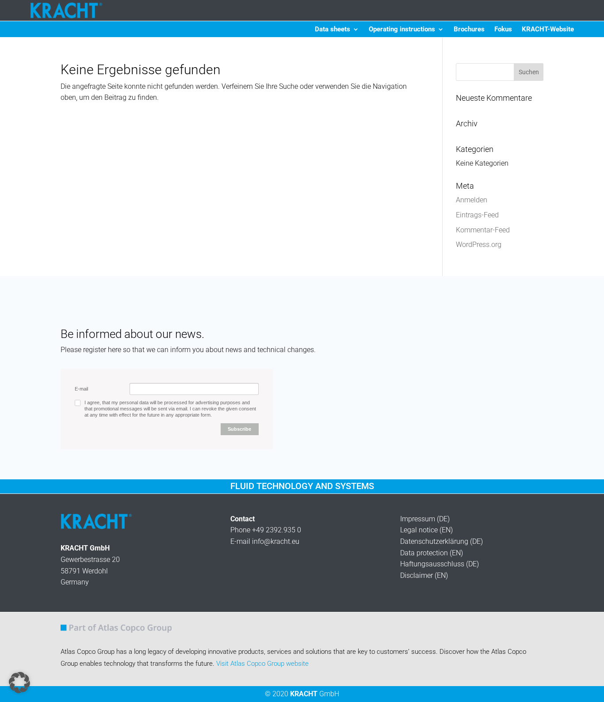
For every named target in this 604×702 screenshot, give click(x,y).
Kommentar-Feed (483, 230)
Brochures (469, 29)
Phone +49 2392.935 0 (265, 530)
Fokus (503, 29)
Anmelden (471, 200)
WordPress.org (478, 244)
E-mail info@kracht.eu (264, 541)
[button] (19, 682)
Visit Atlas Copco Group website (262, 664)
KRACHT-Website (548, 29)
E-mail (81, 388)
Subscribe (239, 429)
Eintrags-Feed (477, 215)
